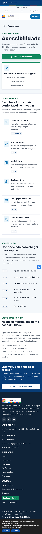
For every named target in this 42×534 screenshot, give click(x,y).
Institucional (6, 460)
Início (4, 26)
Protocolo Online (10, 498)
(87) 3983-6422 (8, 440)
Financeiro (6, 476)
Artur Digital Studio (22, 517)
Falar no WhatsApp (9, 502)
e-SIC (21, 11)
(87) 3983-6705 (22, 7)
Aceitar (6, 530)
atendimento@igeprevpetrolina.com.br (17, 443)
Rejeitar (15, 530)
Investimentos (7, 472)
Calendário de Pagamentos (12, 489)
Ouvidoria (8, 11)
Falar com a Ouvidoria (26, 386)
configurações (17, 527)
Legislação (6, 464)
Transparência (34, 11)
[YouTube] (14, 419)
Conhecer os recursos (22, 57)
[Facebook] (9, 419)
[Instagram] (4, 419)
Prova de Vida (7, 485)
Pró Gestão (6, 468)
